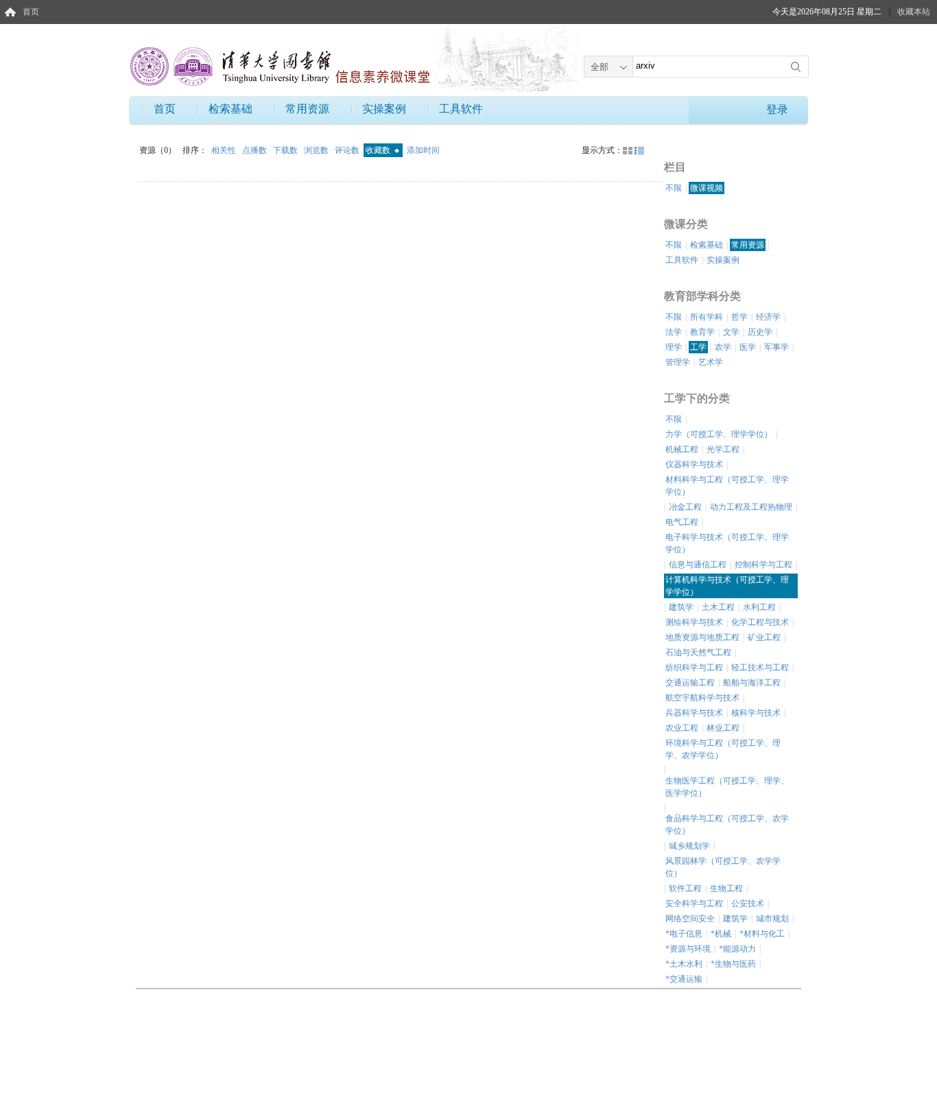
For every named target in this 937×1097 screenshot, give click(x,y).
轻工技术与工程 (760, 667)
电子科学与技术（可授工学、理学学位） (727, 543)
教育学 (702, 332)
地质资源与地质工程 (702, 637)
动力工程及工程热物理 (751, 507)
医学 (747, 347)
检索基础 (230, 109)
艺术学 (710, 362)
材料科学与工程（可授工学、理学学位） (727, 486)
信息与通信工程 (697, 564)
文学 (731, 332)
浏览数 (317, 150)
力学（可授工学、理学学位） (718, 434)
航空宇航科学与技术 (702, 698)
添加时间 (423, 150)
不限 (673, 188)
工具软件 (461, 109)
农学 (723, 347)
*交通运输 (683, 979)
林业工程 (723, 728)
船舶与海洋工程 (752, 682)
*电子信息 (683, 934)
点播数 (255, 150)
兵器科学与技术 (694, 713)
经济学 (768, 317)
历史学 (760, 332)
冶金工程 (685, 507)
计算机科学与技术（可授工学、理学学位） (727, 586)
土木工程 (718, 607)
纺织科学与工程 (694, 667)
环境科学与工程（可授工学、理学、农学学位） (723, 749)
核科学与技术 (756, 713)
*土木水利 (683, 964)
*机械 (721, 934)
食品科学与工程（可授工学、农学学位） (727, 825)
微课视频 (706, 188)
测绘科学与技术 (694, 622)
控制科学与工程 (763, 564)
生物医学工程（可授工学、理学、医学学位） (727, 787)
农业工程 (681, 728)
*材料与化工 (762, 934)
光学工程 (723, 449)
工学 (698, 347)
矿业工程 (764, 637)
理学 (673, 347)
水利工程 (759, 607)
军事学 (776, 347)
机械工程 (681, 449)
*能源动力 (737, 949)
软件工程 (685, 888)
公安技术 (747, 903)
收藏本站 (913, 11)
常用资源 (307, 109)
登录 (777, 109)
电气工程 (681, 522)
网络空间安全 (690, 918)
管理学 (677, 362)
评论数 (348, 150)
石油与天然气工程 (698, 652)
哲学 (739, 317)
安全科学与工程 (694, 903)
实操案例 (384, 109)
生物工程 (726, 888)
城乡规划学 (689, 846)
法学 (673, 332)
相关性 (224, 150)
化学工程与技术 (760, 622)
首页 (31, 11)
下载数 (286, 150)
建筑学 (681, 607)
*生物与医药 (733, 964)
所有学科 (706, 317)
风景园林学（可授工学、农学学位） (723, 867)
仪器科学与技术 (694, 464)
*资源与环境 (688, 949)
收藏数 (379, 150)
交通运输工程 (690, 682)
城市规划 (772, 918)
